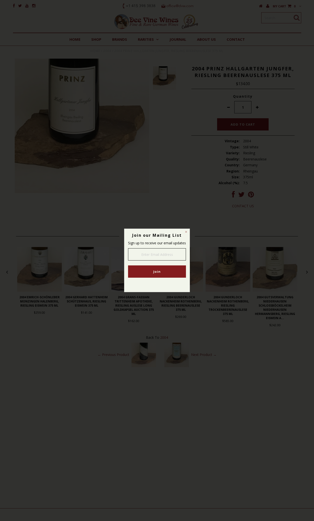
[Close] (186, 232)
